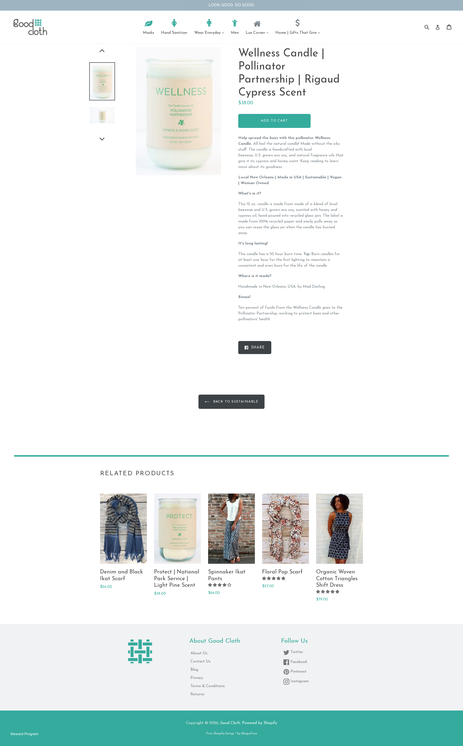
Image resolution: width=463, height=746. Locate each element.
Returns (197, 694)
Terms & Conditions (208, 686)
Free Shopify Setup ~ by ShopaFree (231, 733)
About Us (199, 653)
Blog (194, 670)
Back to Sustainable (235, 402)
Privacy (197, 678)
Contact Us (201, 661)
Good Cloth (230, 723)
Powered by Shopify (259, 723)
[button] (220, 585)
